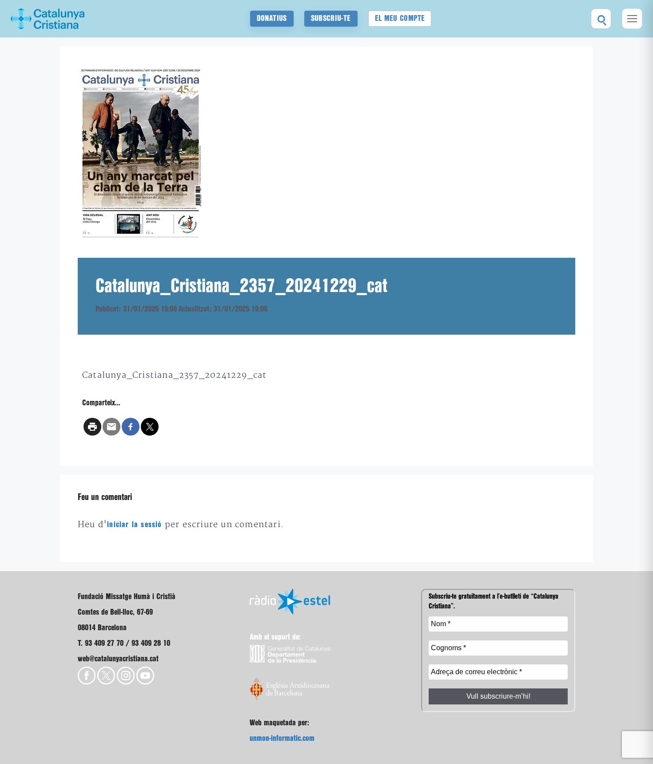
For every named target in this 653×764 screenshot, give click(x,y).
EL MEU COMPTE (400, 18)
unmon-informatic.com (282, 738)
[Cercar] (601, 18)
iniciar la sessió (134, 524)
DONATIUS (272, 18)
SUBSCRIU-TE (331, 18)
